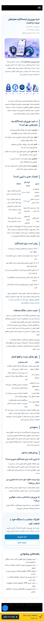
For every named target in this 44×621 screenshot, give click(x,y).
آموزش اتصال (22, 542)
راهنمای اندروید (15, 300)
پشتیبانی (14, 416)
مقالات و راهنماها (20, 605)
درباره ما (26, 610)
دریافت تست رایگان (9, 617)
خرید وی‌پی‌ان (22, 537)
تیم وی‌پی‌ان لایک (27, 33)
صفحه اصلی (38, 605)
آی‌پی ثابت (26, 201)
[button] (39, 7)
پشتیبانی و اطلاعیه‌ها (5, 608)
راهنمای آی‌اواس (34, 303)
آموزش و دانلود (29, 605)
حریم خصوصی (19, 610)
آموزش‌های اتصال (20, 410)
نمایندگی (11, 605)
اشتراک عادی (26, 192)
